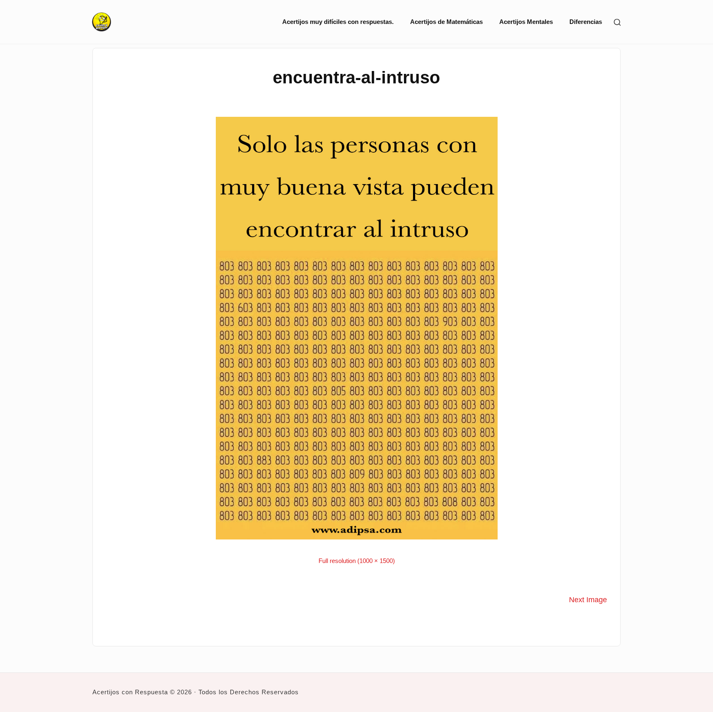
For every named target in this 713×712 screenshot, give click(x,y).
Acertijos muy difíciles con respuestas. (338, 21)
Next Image (588, 600)
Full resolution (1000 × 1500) (357, 560)
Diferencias (585, 21)
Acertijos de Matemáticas (446, 21)
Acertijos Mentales (526, 21)
